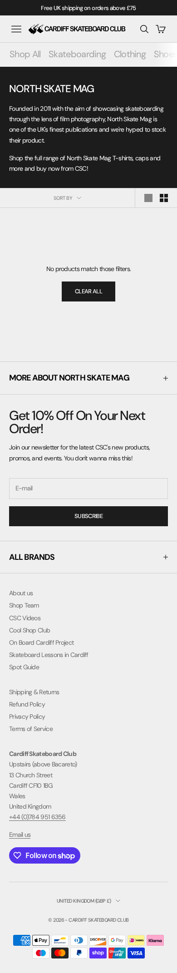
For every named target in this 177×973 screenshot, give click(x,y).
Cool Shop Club (29, 630)
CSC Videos (24, 618)
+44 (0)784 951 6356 (37, 817)
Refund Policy (27, 704)
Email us (19, 834)
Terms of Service (31, 729)
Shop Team (24, 605)
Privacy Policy (27, 716)
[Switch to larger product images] (148, 197)
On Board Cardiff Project (41, 642)
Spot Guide (24, 667)
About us (21, 593)
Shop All (25, 54)
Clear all (88, 291)
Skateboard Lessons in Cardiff (48, 655)
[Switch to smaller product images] (164, 197)
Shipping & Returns (34, 692)
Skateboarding (77, 54)
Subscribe (88, 516)
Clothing (130, 54)
